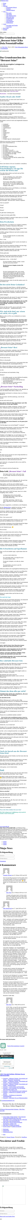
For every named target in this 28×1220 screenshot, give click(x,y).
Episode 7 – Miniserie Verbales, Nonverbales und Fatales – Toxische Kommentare (15, 1082)
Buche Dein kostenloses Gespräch (15, 1046)
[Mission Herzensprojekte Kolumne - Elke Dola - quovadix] (14, 1110)
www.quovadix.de (4, 826)
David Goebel (6, 1126)
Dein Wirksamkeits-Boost (21, 47)
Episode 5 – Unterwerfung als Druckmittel (13, 1086)
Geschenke (9, 27)
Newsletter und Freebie (12, 25)
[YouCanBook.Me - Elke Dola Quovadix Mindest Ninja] (3, 1050)
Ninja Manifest (10, 21)
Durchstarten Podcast (11, 7)
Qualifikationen (10, 18)
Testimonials (9, 20)
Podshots (8, 8)
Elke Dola (4, 47)
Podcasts (5, 6)
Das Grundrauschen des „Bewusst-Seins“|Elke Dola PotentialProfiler (15, 1120)
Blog (4, 4)
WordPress (24, 1137)
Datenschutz (6, 1130)
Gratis (4, 24)
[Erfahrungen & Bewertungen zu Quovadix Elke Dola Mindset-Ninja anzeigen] (7, 1068)
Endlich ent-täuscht (14, 1125)
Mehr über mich (10, 17)
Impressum (5, 1129)
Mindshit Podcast (10, 10)
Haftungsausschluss (8, 1132)
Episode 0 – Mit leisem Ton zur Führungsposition (15, 1098)
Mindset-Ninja (7, 507)
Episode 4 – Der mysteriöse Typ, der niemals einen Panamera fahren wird (14, 1089)
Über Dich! (9, 14)
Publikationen (9, 22)
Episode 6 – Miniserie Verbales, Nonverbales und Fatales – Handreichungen (15, 1084)
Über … (5, 11)
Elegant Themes (10, 1137)
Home (4, 3)
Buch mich (5, 28)
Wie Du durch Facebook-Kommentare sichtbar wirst (12, 1123)
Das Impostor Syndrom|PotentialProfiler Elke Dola (14, 1117)
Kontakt (5, 29)
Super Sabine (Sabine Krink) (10, 1116)
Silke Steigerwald (7, 908)
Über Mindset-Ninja (11, 15)
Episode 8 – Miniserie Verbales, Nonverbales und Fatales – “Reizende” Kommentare (15, 1079)
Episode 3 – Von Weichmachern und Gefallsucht (15, 1091)
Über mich (8, 13)
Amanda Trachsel (7, 875)
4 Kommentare (4, 48)
